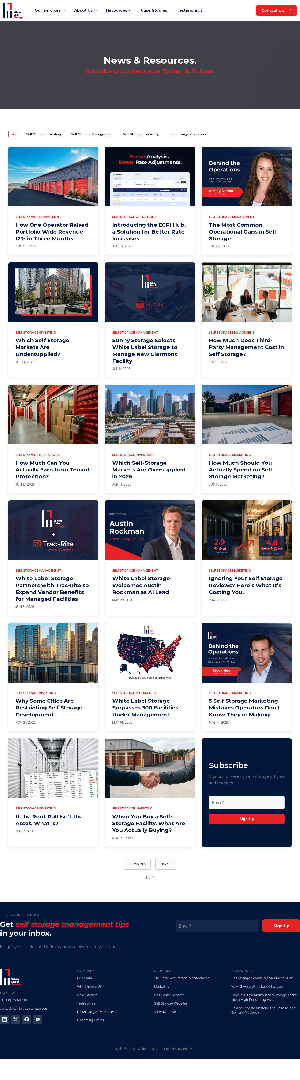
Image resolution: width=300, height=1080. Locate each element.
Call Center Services (169, 995)
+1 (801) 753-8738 (13, 1000)
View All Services (167, 1011)
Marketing (161, 986)
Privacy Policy (181, 1048)
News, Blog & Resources (96, 1011)
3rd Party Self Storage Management (181, 978)
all (14, 134)
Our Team (84, 978)
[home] (13, 10)
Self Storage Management (92, 134)
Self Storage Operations (188, 134)
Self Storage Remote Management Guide (262, 978)
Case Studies (87, 995)
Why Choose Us (89, 986)
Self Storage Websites (171, 1003)
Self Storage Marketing (141, 134)
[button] (50, 10)
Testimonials (86, 1003)
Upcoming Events (90, 1020)
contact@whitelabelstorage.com (24, 1008)
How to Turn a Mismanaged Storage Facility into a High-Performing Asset (264, 997)
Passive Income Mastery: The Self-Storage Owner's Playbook (263, 1010)
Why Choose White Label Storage (257, 986)
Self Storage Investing (43, 134)
